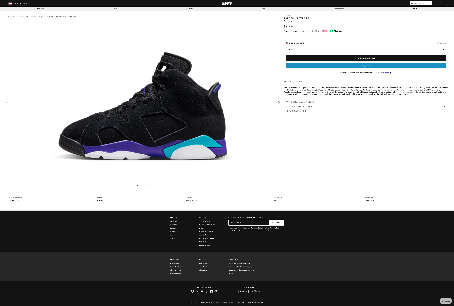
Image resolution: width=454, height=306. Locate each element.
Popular (203, 259)
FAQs (201, 228)
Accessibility (203, 235)
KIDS (263, 9)
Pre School (24, 16)
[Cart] (446, 3)
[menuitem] (25, 3)
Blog (25, 3)
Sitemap (172, 238)
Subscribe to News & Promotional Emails (245, 217)
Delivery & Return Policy (207, 225)
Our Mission (174, 221)
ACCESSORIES (339, 9)
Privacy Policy (193, 302)
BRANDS (416, 9)
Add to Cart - (366, 58)
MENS (115, 9)
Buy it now (366, 66)
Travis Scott (203, 267)
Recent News (233, 259)
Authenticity (43, 3)
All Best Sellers (175, 263)
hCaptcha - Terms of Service (256, 302)
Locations (173, 228)
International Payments (206, 231)
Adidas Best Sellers (176, 273)
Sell (33, 3)
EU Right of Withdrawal (206, 238)
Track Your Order (204, 221)
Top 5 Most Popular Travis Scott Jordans (241, 270)
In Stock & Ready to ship (299, 106)
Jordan (41, 16)
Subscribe (276, 222)
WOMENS (189, 9)
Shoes (33, 16)
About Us (174, 217)
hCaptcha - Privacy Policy (237, 302)
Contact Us (202, 242)
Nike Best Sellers (175, 270)
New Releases (203, 263)
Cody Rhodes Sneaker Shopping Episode (241, 267)
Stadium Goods (12, 16)
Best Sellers (175, 259)
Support (203, 217)
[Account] (441, 3)
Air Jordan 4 (203, 270)
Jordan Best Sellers (176, 267)
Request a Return (204, 245)
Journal (172, 231)
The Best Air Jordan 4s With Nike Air (239, 263)
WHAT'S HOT (39, 9)
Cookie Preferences (221, 302)
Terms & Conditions (206, 302)
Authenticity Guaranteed (300, 101)
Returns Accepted (296, 111)
